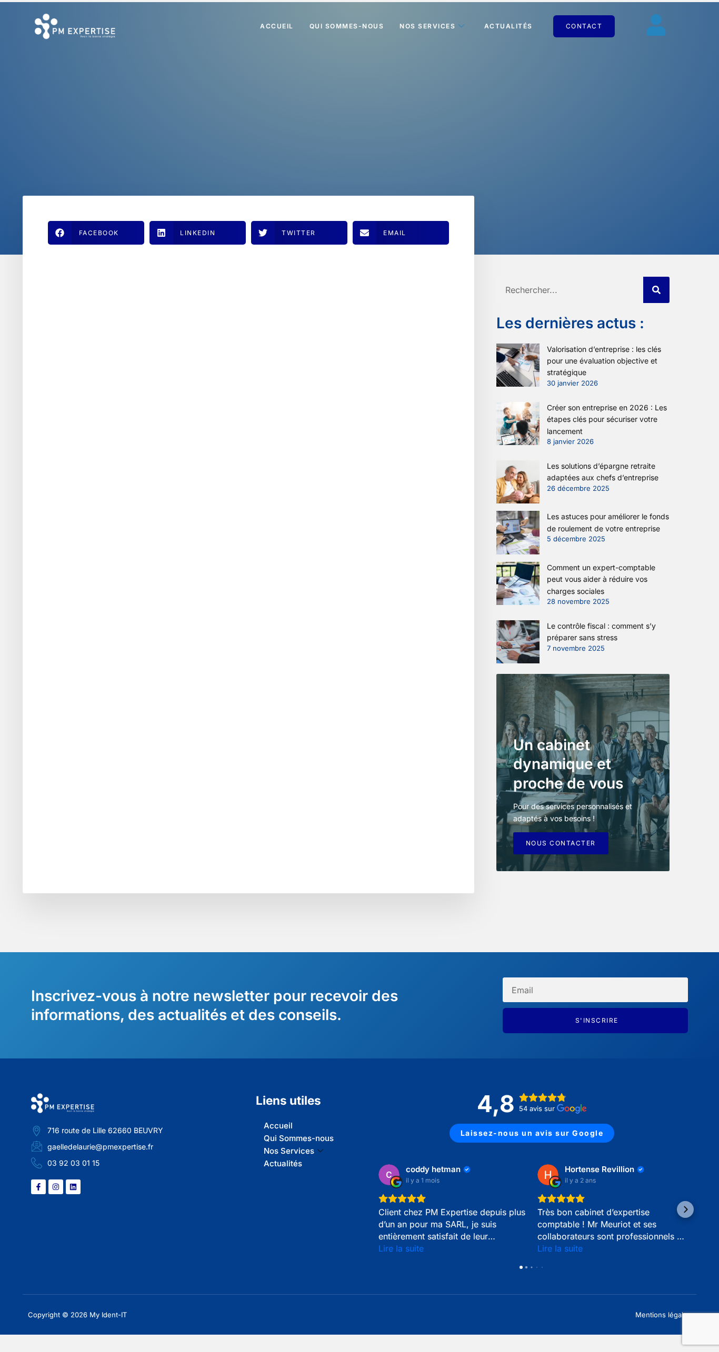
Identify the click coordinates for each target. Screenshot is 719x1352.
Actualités (508, 26)
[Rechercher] (656, 290)
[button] (96, 233)
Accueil (277, 26)
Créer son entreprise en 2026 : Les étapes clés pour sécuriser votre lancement (607, 419)
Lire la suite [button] (401, 1248)
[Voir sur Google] (389, 1174)
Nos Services (427, 26)
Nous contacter (561, 843)
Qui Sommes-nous (346, 26)
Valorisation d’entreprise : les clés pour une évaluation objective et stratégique (604, 361)
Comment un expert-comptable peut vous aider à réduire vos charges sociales (601, 579)
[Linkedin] (73, 1186)
